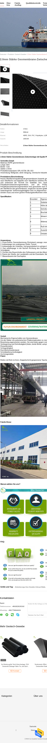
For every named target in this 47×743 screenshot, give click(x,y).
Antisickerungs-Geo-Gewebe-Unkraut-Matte (30, 587)
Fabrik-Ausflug (18, 4)
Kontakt (16, 671)
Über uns (9, 4)
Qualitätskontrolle (33, 3)
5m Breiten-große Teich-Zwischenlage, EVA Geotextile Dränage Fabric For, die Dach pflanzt (15, 665)
